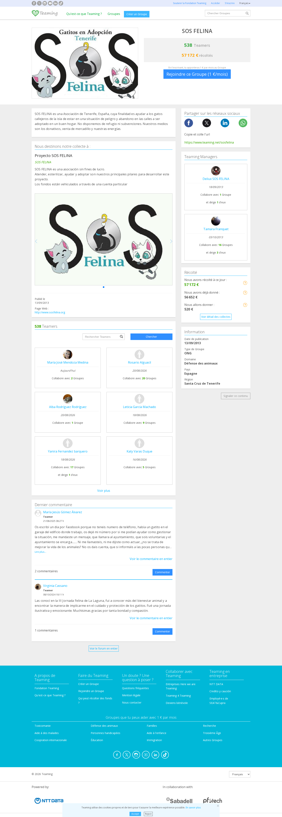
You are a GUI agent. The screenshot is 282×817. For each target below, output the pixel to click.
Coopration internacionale (51, 740)
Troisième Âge (212, 733)
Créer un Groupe (136, 14)
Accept (135, 813)
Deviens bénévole (177, 703)
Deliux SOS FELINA (216, 179)
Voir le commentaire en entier (151, 559)
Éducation (97, 740)
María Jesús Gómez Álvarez (62, 512)
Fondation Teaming (47, 688)
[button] (103, 287)
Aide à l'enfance (156, 733)
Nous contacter (131, 702)
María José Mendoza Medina (67, 362)
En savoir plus (193, 807)
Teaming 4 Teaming (178, 695)
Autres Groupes (212, 740)
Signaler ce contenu (235, 396)
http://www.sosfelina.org (50, 312)
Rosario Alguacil (139, 362)
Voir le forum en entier (104, 648)
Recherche (209, 725)
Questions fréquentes (135, 688)
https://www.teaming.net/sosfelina (209, 142)
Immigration (154, 740)
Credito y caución (220, 691)
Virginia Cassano (55, 586)
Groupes (114, 14)
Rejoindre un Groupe (91, 691)
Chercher (151, 336)
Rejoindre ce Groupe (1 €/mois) (197, 74)
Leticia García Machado (139, 407)
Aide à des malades (47, 733)
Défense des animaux (104, 725)
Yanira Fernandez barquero (67, 451)
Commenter (162, 572)
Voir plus (103, 491)
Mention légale (131, 695)
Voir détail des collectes (215, 317)
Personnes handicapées (105, 733)
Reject (148, 813)
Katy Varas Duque (139, 451)
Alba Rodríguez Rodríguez (68, 407)
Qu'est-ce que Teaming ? (84, 14)
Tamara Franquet (215, 229)
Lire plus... (40, 551)
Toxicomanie (43, 725)
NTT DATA (216, 684)
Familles (152, 725)
